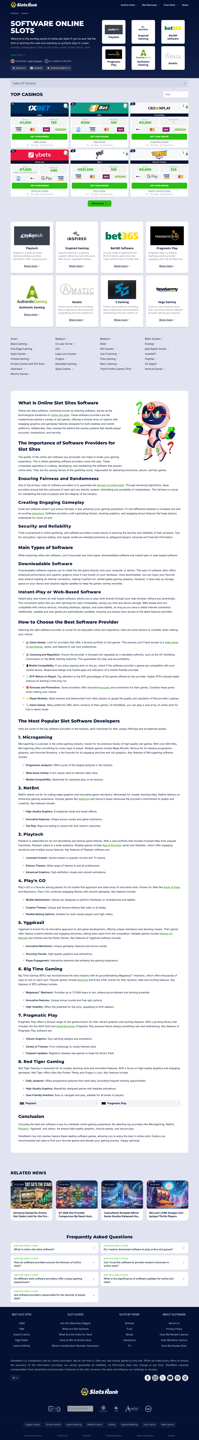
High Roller (21, 1340)
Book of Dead (172, 887)
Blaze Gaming (19, 344)
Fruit (129, 1329)
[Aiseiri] (132, 1409)
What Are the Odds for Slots (75, 1334)
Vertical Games (154, 369)
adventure (38, 513)
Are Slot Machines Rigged (75, 1323)
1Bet (21, 1329)
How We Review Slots (174, 1345)
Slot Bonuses (149, 4)
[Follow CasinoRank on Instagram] (155, 1378)
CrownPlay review (159, 141)
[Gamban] (104, 1409)
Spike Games (63, 369)
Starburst (84, 798)
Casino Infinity (21, 1345)
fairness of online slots (110, 485)
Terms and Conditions (33, 1435)
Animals (129, 1323)
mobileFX (150, 354)
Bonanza (82, 979)
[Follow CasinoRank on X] (163, 1378)
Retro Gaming (108, 364)
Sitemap (171, 1435)
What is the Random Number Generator (75, 1345)
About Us (174, 1323)
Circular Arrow (64, 344)
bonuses (104, 687)
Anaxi (14, 339)
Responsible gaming (145, 1435)
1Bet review (99, 141)
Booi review (99, 190)
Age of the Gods (112, 845)
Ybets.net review (39, 190)
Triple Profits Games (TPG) (116, 369)
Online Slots (128, 4)
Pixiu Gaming (108, 359)
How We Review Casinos (174, 1334)
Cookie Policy (62, 1435)
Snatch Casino (21, 1334)
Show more (98, 203)
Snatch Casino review (159, 190)
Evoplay (150, 344)
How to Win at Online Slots (75, 1340)
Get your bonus (40, 136)
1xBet (21, 1323)
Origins (60, 359)
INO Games (107, 349)
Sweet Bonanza (65, 1026)
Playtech (23, 1128)
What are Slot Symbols (75, 1329)
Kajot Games (18, 354)
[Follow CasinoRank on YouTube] (170, 1378)
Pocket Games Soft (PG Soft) (28, 364)
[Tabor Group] (116, 1409)
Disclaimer (87, 1435)
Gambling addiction (114, 1435)
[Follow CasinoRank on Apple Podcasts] (185, 1378)
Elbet (103, 344)
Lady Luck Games (66, 354)
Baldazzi (60, 339)
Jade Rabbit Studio (156, 349)
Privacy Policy (174, 1329)
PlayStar (150, 359)
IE (14, 1377)
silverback (17, 369)
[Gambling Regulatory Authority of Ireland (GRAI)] (54, 1409)
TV (129, 1345)
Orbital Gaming (20, 359)
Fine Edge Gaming (22, 349)
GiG (57, 349)
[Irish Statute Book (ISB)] (80, 1409)
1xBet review (39, 141)
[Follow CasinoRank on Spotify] (178, 1378)
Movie (129, 1334)
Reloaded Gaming (66, 364)
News (185, 4)
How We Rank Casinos (174, 1340)
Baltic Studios (153, 339)
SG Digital (151, 364)
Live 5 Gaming (108, 354)
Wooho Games (20, 374)
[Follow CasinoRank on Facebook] (148, 1378)
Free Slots (169, 4)
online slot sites (60, 415)
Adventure (129, 1340)
